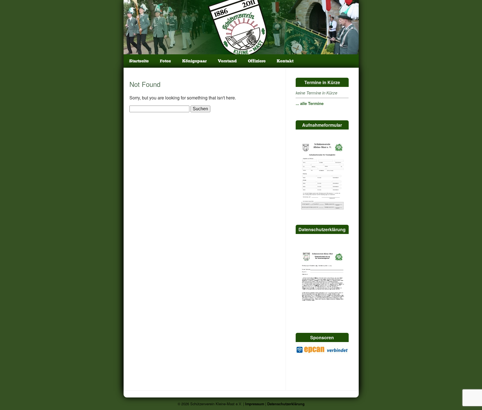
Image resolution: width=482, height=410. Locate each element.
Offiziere (257, 61)
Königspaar (194, 61)
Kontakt (285, 61)
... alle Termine (310, 103)
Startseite (139, 61)
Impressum (254, 403)
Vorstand (227, 61)
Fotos (165, 61)
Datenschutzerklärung (286, 403)
